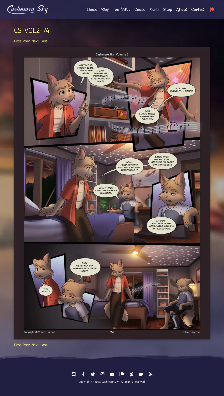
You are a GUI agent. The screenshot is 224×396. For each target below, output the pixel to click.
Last (43, 41)
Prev (26, 41)
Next (35, 41)
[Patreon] (212, 9)
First (17, 41)
